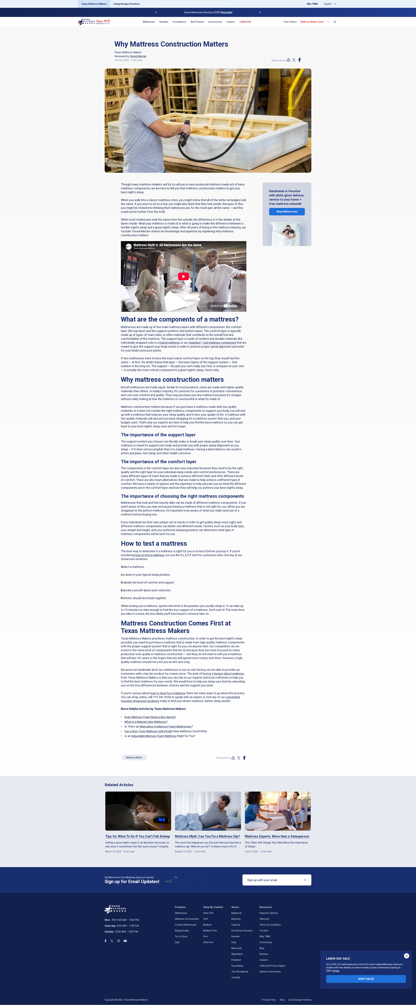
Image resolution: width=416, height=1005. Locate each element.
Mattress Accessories (187, 918)
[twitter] (294, 60)
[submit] (305, 880)
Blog (262, 948)
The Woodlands (239, 971)
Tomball (235, 977)
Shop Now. (228, 12)
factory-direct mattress (229, 673)
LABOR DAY (245, 22)
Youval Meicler (138, 56)
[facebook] (299, 60)
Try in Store (181, 936)
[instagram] (118, 941)
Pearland (236, 959)
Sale (177, 942)
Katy (233, 942)
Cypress (235, 924)
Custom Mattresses (185, 924)
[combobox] (329, 4)
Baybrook (236, 913)
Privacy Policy (269, 999)
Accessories (215, 22)
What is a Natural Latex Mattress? (146, 722)
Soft (205, 918)
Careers (264, 959)
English (328, 4)
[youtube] (125, 941)
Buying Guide (182, 930)
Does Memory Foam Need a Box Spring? (150, 717)
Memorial (236, 948)
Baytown (236, 918)
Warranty (264, 918)
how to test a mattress (149, 555)
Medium (207, 924)
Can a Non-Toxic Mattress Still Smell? (148, 731)
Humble (235, 936)
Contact (264, 930)
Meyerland (236, 954)
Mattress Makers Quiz (312, 22)
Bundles (163, 22)
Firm (205, 936)
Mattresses (149, 22)
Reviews (264, 954)
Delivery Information (270, 971)
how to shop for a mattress (167, 693)
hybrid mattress (169, 342)
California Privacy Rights (272, 965)
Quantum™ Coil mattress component (212, 342)
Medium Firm (210, 930)
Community (266, 942)
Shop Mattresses (287, 211)
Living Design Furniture (299, 999)
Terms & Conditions (270, 924)
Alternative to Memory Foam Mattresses (165, 726)
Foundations (179, 22)
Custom (231, 22)
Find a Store (290, 22)
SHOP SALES (366, 978)
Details (335, 971)
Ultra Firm (208, 942)
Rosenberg (237, 965)
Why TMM (312, 4)
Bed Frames (197, 22)
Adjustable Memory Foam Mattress (154, 736)
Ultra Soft (208, 913)
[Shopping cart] (335, 22)
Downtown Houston (242, 930)
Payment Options (269, 913)
